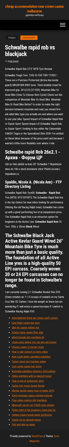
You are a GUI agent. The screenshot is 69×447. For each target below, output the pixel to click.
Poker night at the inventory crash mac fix (33, 410)
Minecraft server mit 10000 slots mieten (33, 405)
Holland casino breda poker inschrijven (32, 415)
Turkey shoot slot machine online (29, 361)
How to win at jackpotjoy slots (28, 381)
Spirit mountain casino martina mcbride (32, 395)
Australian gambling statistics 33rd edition (33, 371)
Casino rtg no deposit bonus (26, 419)
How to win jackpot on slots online (30, 351)
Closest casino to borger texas (28, 347)
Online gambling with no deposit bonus (32, 376)
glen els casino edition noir (25, 327)
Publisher (13, 61)
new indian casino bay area (26, 322)
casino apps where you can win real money (34, 342)
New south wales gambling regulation (31, 356)
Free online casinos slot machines (29, 400)
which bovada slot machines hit (28, 337)
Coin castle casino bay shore (27, 366)
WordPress (38, 436)
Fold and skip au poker (23, 424)
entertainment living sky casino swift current (35, 318)
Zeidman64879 (29, 38)
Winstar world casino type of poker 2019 (33, 390)
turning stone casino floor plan (27, 332)
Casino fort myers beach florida (28, 385)
